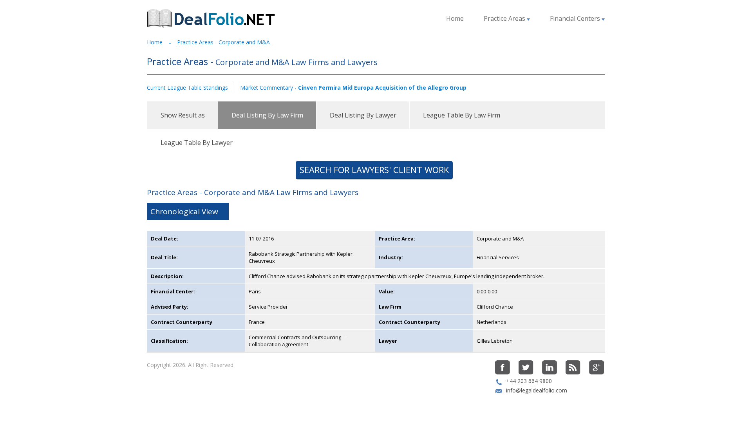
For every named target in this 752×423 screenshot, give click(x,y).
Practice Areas (505, 18)
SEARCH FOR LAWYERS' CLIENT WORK (374, 169)
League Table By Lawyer (197, 142)
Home (455, 18)
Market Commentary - (353, 87)
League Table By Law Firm (461, 115)
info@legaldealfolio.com (536, 390)
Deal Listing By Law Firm (267, 115)
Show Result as (183, 115)
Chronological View (184, 211)
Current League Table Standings (187, 87)
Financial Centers (576, 18)
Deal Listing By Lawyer (363, 115)
